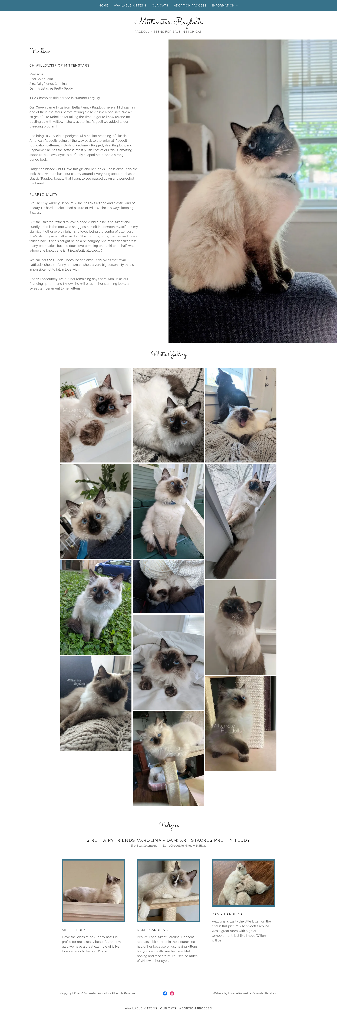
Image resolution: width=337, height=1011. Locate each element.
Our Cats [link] (160, 5)
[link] (168, 23)
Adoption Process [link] (190, 5)
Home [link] (103, 5)
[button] (225, 6)
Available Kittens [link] (130, 5)
